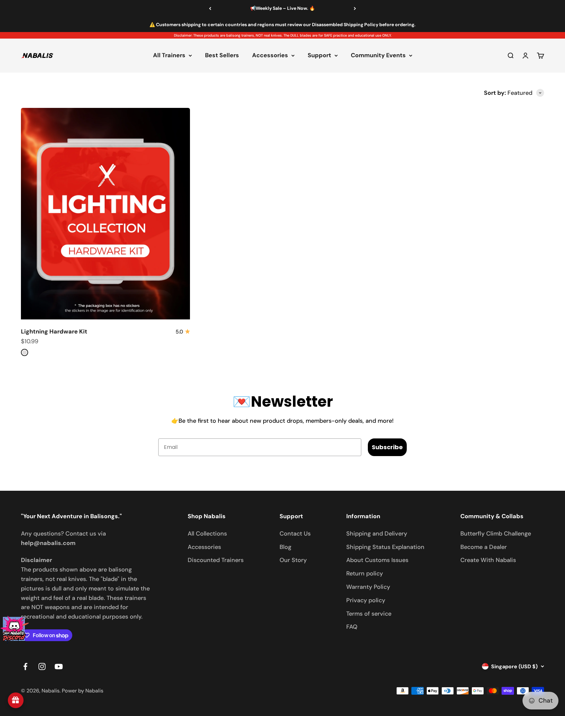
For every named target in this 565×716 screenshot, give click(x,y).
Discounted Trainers (216, 560)
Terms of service (368, 614)
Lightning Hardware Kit (54, 331)
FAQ (351, 627)
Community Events (378, 56)
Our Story (293, 560)
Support (319, 56)
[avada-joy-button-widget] (16, 700)
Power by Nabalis (82, 690)
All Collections (207, 533)
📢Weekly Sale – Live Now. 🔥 (282, 8)
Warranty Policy (368, 587)
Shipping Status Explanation (385, 547)
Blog (285, 547)
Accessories (270, 56)
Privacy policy (365, 600)
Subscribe (387, 447)
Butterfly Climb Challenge (495, 533)
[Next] (355, 8)
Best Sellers (222, 56)
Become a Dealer (483, 547)
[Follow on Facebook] (25, 666)
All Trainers (169, 56)
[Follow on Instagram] (42, 666)
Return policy (364, 573)
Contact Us (295, 533)
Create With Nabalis (488, 560)
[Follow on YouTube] (58, 666)
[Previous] (210, 8)
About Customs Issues (377, 560)
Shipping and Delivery (376, 533)
